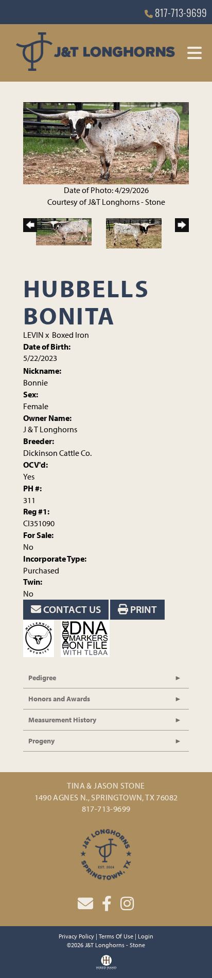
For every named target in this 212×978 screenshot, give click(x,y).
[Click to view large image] (106, 142)
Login (145, 936)
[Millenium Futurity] (41, 637)
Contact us (71, 609)
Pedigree (42, 677)
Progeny (41, 740)
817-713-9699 (180, 15)
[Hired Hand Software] (106, 965)
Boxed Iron (70, 335)
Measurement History (62, 719)
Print (142, 609)
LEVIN (33, 335)
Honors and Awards (59, 698)
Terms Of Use (116, 936)
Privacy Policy (76, 936)
